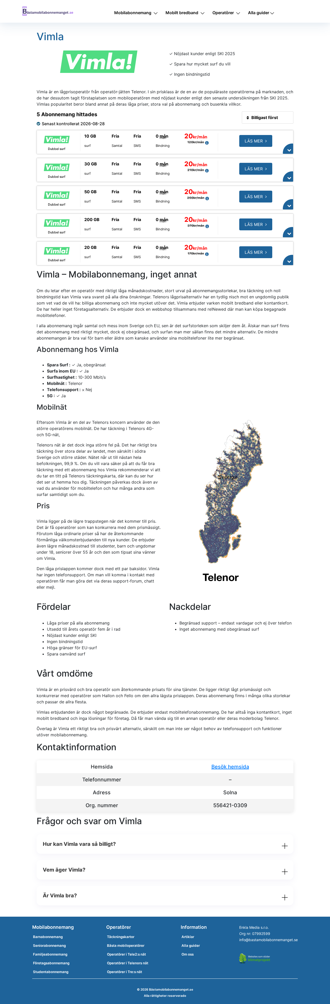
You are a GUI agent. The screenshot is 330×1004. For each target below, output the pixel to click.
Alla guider (258, 12)
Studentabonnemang (50, 972)
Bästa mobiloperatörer (125, 945)
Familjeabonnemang (50, 954)
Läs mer (254, 141)
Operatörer (223, 12)
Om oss (188, 954)
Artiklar (188, 937)
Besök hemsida (230, 767)
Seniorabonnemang (49, 945)
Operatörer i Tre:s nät (124, 972)
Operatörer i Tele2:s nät (126, 954)
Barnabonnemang (48, 937)
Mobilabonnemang (132, 12)
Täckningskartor (120, 937)
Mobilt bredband (182, 12)
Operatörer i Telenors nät (127, 963)
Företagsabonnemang (51, 963)
